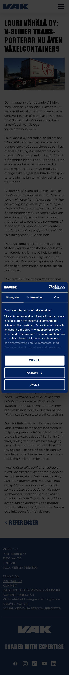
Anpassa (32, 372)
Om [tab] (56, 297)
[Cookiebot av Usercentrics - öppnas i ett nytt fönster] (49, 287)
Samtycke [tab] (12, 297)
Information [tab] (34, 297)
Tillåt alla (34, 360)
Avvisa (34, 384)
